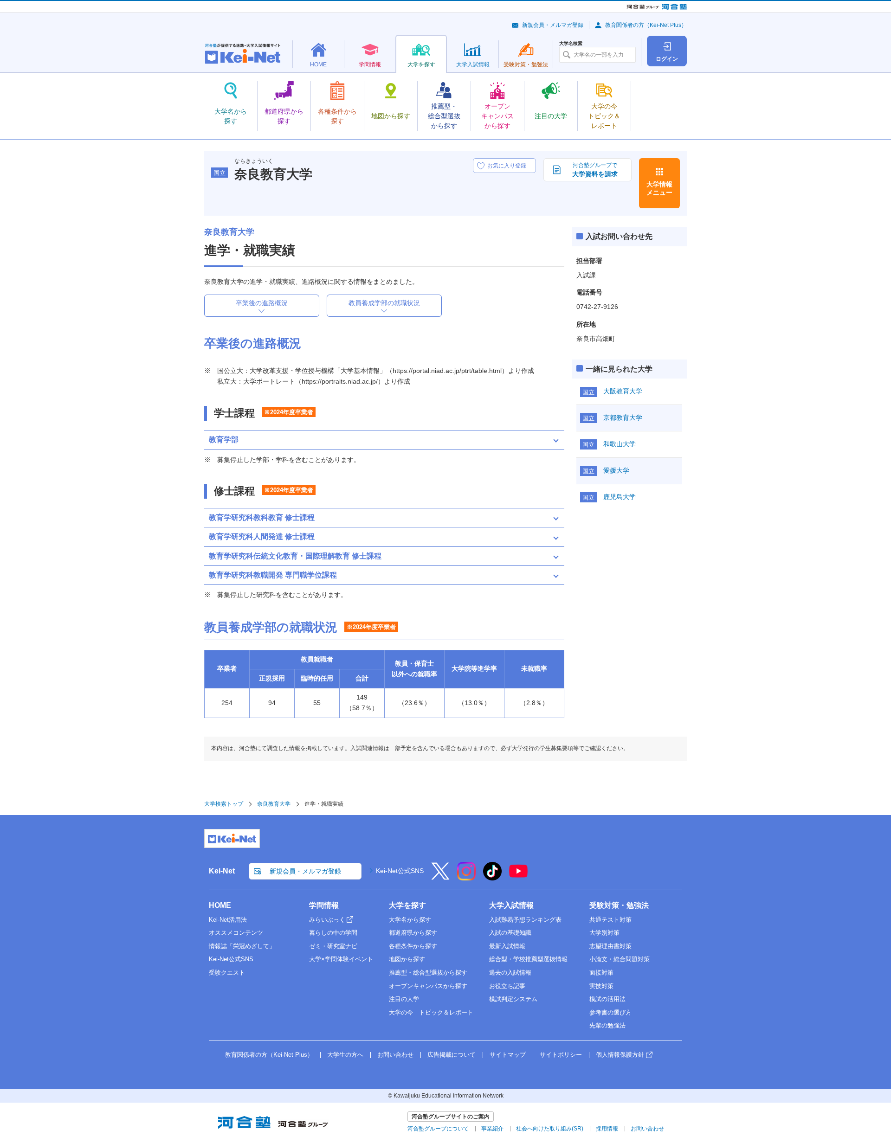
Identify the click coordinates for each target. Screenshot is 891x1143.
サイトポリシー (561, 1054)
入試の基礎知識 (510, 932)
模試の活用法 (607, 998)
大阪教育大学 (622, 391)
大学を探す (407, 905)
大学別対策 (604, 932)
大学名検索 (570, 43)
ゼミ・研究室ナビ (333, 946)
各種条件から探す (413, 946)
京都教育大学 (622, 417)
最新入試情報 (507, 946)
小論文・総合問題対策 (619, 959)
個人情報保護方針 (620, 1054)
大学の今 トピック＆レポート (431, 1012)
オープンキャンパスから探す (428, 985)
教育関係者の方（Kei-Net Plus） (646, 25)
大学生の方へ (345, 1054)
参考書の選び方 (610, 1012)
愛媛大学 (616, 470)
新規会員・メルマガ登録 (552, 25)
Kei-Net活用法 (228, 919)
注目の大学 (404, 998)
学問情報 (324, 905)
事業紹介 (492, 1128)
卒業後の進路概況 (262, 303)
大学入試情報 (511, 905)
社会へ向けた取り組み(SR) (549, 1128)
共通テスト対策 (610, 919)
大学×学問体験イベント (341, 959)
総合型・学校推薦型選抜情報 (528, 959)
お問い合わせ (395, 1054)
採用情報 (607, 1128)
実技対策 (601, 985)
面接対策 (601, 972)
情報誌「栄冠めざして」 (242, 946)
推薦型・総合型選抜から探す (428, 972)
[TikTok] (492, 877)
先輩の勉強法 (607, 1025)
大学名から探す (410, 919)
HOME (220, 905)
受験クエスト (227, 972)
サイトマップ (508, 1054)
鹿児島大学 (619, 497)
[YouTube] (518, 877)
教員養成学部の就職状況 (384, 303)
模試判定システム (513, 998)
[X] (440, 877)
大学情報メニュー (659, 188)
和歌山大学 (619, 444)
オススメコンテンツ (236, 932)
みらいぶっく (327, 919)
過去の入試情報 (510, 972)
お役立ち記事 (507, 985)
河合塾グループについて (438, 1128)
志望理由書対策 (610, 946)
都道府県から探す (413, 932)
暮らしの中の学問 (333, 932)
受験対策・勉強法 (619, 905)
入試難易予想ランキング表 (525, 919)
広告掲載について (451, 1054)
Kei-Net (222, 871)
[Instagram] (466, 877)
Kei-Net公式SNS (400, 870)
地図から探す (407, 959)
